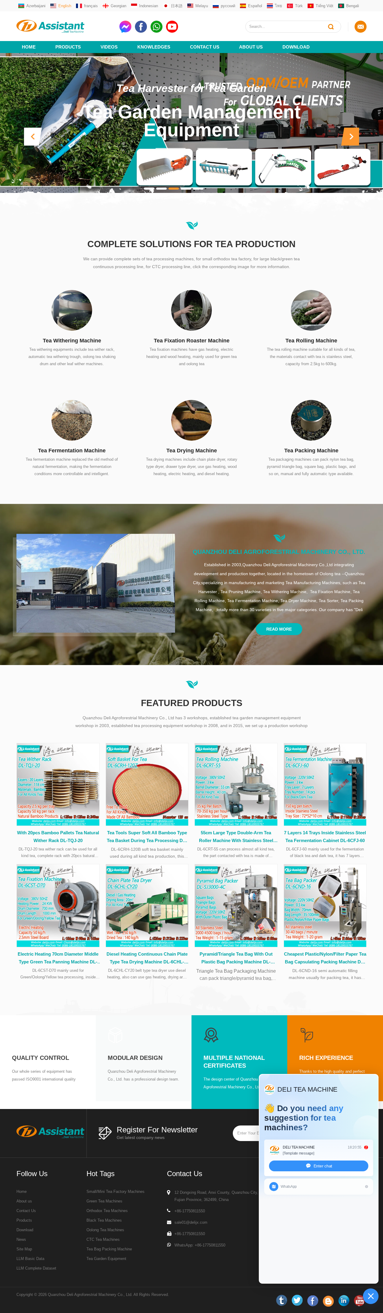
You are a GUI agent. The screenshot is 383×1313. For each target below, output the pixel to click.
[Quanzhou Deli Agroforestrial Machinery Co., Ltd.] (65, 26)
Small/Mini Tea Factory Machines (115, 1191)
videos (109, 46)
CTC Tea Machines (103, 1239)
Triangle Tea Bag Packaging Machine (236, 971)
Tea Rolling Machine (311, 341)
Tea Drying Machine (191, 451)
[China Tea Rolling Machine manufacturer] (311, 310)
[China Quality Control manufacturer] (19, 1035)
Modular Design (135, 1057)
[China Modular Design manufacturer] (115, 1035)
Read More (279, 629)
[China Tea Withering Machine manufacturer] (71, 310)
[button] (33, 137)
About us (251, 46)
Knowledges (153, 46)
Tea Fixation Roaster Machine (192, 341)
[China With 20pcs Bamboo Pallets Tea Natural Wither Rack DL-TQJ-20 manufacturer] (58, 784)
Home (29, 46)
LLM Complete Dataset (36, 1268)
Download (296, 46)
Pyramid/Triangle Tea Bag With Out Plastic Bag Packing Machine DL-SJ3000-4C (236, 958)
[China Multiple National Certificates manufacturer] (210, 1035)
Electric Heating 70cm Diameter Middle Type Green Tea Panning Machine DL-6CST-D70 (58, 958)
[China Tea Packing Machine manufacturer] (311, 420)
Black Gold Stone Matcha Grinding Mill (192, 132)
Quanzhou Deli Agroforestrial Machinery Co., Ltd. (279, 552)
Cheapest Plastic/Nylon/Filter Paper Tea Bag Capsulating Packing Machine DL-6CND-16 (325, 958)
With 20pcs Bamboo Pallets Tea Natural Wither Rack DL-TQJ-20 (58, 836)
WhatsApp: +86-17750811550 (199, 1245)
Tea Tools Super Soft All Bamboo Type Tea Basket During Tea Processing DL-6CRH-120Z (147, 837)
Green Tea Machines (104, 1201)
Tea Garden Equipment (106, 1258)
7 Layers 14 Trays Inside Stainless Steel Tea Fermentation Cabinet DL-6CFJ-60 (325, 836)
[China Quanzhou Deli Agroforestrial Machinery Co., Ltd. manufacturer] (95, 583)
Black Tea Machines (104, 1220)
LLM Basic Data (30, 1258)
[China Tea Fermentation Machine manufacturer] (71, 420)
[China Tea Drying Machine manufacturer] (191, 420)
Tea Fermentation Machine (72, 451)
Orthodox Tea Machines (107, 1210)
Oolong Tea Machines (105, 1230)
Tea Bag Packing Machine (109, 1249)
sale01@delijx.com (190, 1222)
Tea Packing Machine (311, 451)
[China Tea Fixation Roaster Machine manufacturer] (191, 310)
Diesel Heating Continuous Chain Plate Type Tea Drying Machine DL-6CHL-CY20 (147, 958)
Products (68, 46)
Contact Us (204, 46)
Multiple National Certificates (234, 1061)
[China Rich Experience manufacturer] (306, 1035)
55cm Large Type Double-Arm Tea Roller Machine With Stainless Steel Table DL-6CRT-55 (236, 837)
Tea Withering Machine (72, 341)
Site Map (24, 1249)
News (21, 1239)
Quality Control (40, 1057)
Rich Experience (326, 1057)
